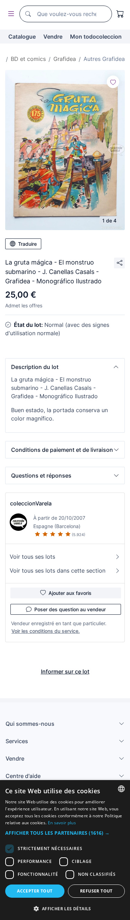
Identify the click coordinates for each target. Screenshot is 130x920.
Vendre (52, 36)
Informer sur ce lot (65, 671)
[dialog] (65, 850)
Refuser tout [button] (96, 891)
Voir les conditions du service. (45, 631)
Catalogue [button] (22, 36)
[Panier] (120, 13)
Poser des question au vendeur (70, 609)
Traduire (27, 244)
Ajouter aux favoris (70, 593)
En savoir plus (62, 823)
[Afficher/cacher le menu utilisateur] (9, 14)
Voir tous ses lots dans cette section (57, 570)
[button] (65, 367)
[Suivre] (113, 82)
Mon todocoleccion (96, 36)
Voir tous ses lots (32, 556)
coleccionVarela (31, 503)
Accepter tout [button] (34, 891)
